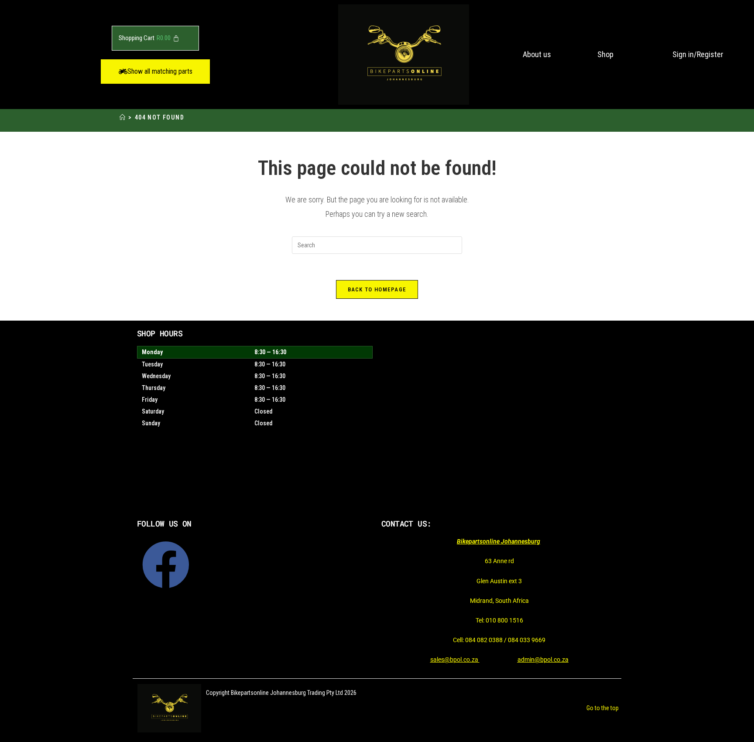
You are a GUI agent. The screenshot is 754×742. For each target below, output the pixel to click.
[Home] (123, 117)
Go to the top (602, 707)
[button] (155, 71)
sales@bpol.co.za (455, 659)
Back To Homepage (377, 289)
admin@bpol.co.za (543, 659)
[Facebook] (166, 565)
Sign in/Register (697, 54)
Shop (605, 54)
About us (537, 54)
